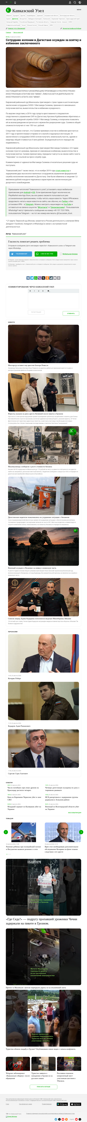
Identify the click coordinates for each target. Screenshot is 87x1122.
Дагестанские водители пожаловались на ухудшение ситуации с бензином (38, 517)
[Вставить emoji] (48, 291)
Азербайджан (31, 15)
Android (27, 192)
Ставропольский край (13, 25)
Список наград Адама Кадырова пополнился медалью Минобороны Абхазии (39, 618)
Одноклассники (58, 207)
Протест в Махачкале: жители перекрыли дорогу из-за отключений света (36, 987)
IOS (33, 192)
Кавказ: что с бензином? (16, 28)
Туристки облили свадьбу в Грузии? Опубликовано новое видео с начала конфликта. (41, 1049)
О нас (7, 1104)
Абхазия (8, 15)
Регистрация (36, 312)
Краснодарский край (73, 19)
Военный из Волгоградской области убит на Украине (62, 807)
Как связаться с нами (25, 1104)
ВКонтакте (42, 207)
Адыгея (22, 15)
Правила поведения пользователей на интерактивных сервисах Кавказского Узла (50, 1113)
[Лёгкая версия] (15, 3)
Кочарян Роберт (14, 678)
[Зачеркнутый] (43, 291)
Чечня (24, 25)
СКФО (70, 22)
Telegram (29, 204)
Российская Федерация (27, 22)
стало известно (62, 170)
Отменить (71, 313)
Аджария (16, 15)
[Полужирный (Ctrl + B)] (30, 291)
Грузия (8, 19)
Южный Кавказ (43, 25)
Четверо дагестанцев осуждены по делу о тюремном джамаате (62, 788)
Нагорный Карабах (12, 22)
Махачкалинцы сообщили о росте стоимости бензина (30, 466)
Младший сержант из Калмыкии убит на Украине (24, 807)
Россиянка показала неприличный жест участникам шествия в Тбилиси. (66, 1077)
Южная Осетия (32, 25)
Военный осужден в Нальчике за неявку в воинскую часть (32, 568)
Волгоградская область (67, 15)
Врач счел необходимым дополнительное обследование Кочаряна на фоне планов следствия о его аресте (61, 849)
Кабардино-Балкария (35, 19)
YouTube (67, 204)
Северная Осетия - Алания (58, 22)
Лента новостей (18, 32)
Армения (40, 15)
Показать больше (43, 1086)
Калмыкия (46, 19)
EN (10, 2)
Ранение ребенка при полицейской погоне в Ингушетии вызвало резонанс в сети (23, 847)
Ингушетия (23, 19)
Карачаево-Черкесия (58, 19)
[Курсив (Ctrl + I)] (34, 291)
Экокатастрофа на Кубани (71, 28)
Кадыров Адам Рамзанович (19, 726)
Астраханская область (51, 15)
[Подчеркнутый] (38, 291)
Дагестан (15, 19)
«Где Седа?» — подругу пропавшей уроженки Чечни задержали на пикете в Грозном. (41, 921)
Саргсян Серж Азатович (18, 773)
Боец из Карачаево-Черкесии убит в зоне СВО (24, 798)
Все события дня (74, 812)
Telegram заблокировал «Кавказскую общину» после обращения (18, 1076)
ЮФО (51, 25)
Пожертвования (47, 1104)
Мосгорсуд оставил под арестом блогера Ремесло (28, 365)
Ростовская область (42, 22)
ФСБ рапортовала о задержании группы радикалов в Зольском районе (61, 798)
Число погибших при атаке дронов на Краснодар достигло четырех (23, 788)
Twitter (65, 201)
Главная (8, 32)
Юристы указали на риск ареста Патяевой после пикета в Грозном (35, 413)
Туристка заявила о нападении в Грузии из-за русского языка (42, 1076)
